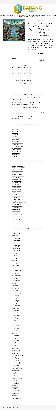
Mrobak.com (15, 184)
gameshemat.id (16, 328)
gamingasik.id (15, 300)
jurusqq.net (15, 136)
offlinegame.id (16, 278)
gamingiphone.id (16, 262)
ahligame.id (15, 347)
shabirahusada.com (17, 209)
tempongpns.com (17, 169)
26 (19, 83)
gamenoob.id (15, 380)
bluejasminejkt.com (17, 182)
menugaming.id (16, 308)
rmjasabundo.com (17, 189)
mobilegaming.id (16, 276)
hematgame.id (16, 350)
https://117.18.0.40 (16, 151)
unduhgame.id (16, 397)
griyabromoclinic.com (17, 219)
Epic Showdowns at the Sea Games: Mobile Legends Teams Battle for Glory (40, 28)
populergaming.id (17, 368)
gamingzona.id (16, 305)
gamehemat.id (16, 332)
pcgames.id (15, 285)
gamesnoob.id (15, 373)
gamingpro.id (15, 360)
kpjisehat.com (15, 197)
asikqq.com (15, 129)
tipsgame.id (15, 290)
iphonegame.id (16, 273)
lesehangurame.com (17, 166)
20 (22, 80)
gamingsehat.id (16, 363)
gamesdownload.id (17, 378)
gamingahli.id (15, 302)
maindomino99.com (17, 143)
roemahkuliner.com (17, 171)
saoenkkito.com (16, 172)
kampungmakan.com (18, 176)
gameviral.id (15, 387)
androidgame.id (16, 233)
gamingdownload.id (17, 355)
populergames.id (16, 382)
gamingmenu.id (16, 298)
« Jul (13, 89)
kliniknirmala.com (16, 204)
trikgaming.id (15, 267)
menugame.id (15, 353)
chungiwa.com (16, 194)
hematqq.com (16, 153)
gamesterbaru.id (16, 253)
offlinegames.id (16, 245)
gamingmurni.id (16, 295)
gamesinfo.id (15, 247)
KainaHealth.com (16, 207)
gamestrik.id (15, 258)
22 (28, 80)
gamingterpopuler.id (17, 372)
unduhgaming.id (16, 362)
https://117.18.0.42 (16, 138)
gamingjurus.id (16, 296)
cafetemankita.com (17, 187)
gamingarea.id (16, 303)
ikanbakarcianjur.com (18, 196)
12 (19, 77)
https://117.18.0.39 (16, 134)
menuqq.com (15, 156)
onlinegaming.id (16, 282)
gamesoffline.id (16, 251)
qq (12, 223)
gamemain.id (15, 335)
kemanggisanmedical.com (19, 202)
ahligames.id (15, 330)
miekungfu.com (16, 186)
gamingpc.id (15, 268)
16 (30, 77)
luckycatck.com (16, 177)
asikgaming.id (15, 312)
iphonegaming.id (16, 275)
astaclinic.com (15, 212)
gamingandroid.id (16, 270)
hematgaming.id (16, 322)
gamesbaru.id (15, 377)
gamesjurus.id (15, 317)
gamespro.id (15, 375)
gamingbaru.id (16, 357)
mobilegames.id (16, 248)
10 (13, 77)
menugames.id (16, 327)
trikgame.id (15, 235)
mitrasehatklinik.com (17, 199)
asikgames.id (15, 333)
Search (14, 58)
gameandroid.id (16, 238)
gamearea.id (15, 345)
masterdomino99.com (18, 146)
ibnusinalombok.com (17, 214)
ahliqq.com (15, 133)
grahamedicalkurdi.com (18, 216)
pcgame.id (14, 283)
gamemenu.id (15, 338)
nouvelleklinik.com (17, 206)
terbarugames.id (16, 288)
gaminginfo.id (15, 292)
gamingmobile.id (16, 263)
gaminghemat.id (16, 293)
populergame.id (16, 398)
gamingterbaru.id (16, 272)
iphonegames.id (16, 242)
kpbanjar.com (15, 201)
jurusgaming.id (16, 307)
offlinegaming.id (16, 280)
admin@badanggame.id (44, 35)
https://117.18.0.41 (16, 141)
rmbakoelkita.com (17, 179)
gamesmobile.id (16, 250)
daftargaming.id (16, 365)
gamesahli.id (15, 320)
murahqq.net (15, 139)
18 (16, 80)
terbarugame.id (16, 287)
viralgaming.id (15, 370)
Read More (40, 53)
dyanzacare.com (16, 217)
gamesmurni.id (16, 315)
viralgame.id (15, 395)
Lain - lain (40, 20)
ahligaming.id (15, 325)
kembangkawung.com (18, 192)
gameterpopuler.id (17, 392)
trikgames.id (15, 260)
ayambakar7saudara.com (18, 167)
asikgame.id (15, 348)
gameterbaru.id (16, 256)
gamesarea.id (15, 343)
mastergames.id (16, 352)
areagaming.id (16, 310)
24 (13, 83)
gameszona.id (15, 323)
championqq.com (16, 149)
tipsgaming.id (15, 265)
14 (25, 77)
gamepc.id (14, 243)
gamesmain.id (15, 318)
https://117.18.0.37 (16, 148)
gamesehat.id (15, 390)
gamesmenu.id (16, 313)
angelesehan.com (17, 181)
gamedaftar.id (15, 388)
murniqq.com (15, 154)
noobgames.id (15, 385)
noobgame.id (15, 393)
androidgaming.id (16, 236)
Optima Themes (14, 407)
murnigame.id (15, 342)
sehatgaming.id (16, 367)
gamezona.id (15, 340)
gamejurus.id (15, 337)
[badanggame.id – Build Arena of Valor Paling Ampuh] (28, 9)
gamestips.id (15, 255)
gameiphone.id (16, 240)
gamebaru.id (15, 383)
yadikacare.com (16, 211)
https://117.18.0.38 (16, 144)
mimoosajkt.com (16, 191)
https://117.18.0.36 (16, 131)
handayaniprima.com (17, 174)
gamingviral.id (15, 358)
